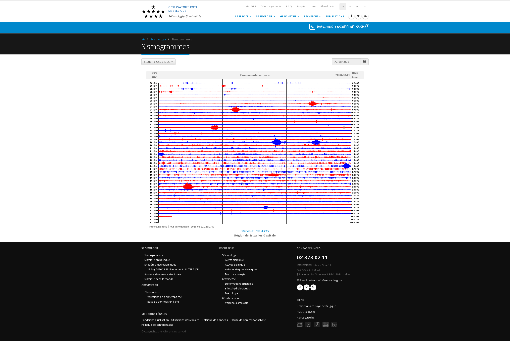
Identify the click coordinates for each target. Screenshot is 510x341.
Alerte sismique (234, 260)
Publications (335, 16)
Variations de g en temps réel (164, 297)
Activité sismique (235, 264)
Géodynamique (231, 298)
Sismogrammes (153, 255)
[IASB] (308, 324)
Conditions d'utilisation (155, 320)
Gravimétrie (288, 16)
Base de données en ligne (163, 301)
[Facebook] (351, 16)
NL (357, 6)
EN (349, 6)
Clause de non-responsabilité (248, 320)
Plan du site (327, 6)
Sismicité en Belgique (157, 260)
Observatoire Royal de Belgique (317, 306)
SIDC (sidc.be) (306, 312)
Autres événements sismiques (162, 274)
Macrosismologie (235, 274)
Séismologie (264, 16)
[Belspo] (326, 324)
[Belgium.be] (334, 324)
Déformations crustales (239, 283)
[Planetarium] (300, 324)
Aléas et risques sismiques (241, 269)
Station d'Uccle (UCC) (255, 231)
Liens (313, 6)
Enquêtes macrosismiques (160, 264)
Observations (152, 292)
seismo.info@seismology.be (325, 280)
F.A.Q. (289, 6)
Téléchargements (271, 6)
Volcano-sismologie (236, 303)
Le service (241, 16)
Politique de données (215, 320)
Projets (301, 6)
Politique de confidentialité (157, 324)
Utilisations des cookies (185, 320)
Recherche (311, 16)
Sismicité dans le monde (159, 279)
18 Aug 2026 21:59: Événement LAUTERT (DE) (173, 269)
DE (364, 6)
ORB (253, 6)
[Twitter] (358, 16)
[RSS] (365, 16)
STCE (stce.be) (306, 317)
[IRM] (317, 324)
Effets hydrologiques (237, 288)
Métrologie (231, 293)
